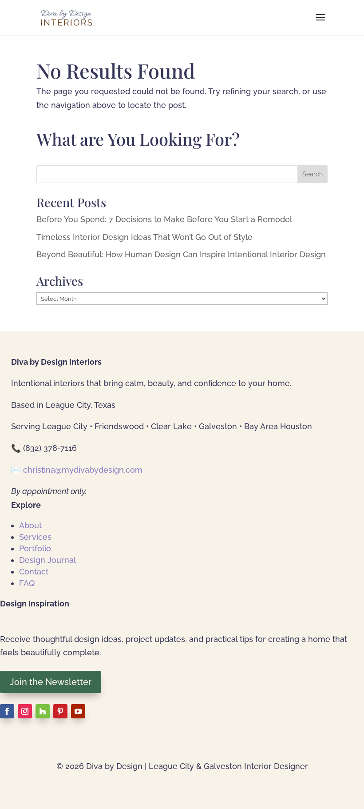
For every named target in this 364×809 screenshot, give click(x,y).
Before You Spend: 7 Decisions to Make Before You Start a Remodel (164, 219)
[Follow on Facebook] (7, 711)
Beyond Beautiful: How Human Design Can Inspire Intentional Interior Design (181, 254)
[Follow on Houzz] (43, 711)
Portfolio (35, 548)
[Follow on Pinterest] (60, 711)
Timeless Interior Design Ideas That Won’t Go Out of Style (144, 237)
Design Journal (47, 560)
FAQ (27, 583)
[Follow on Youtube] (78, 711)
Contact (33, 571)
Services (35, 537)
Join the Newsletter (50, 682)
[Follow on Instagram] (25, 711)
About (30, 525)
